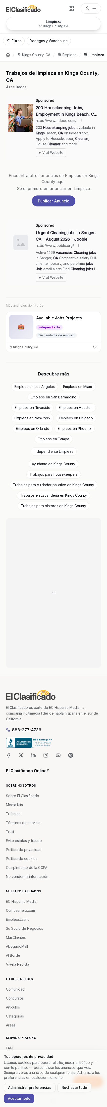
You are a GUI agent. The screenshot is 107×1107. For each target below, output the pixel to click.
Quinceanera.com (20, 910)
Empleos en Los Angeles (34, 386)
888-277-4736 (26, 729)
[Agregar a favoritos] (95, 347)
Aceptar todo (19, 1098)
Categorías (15, 1016)
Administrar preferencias (29, 1087)
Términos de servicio (23, 823)
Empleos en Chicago (76, 418)
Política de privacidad (24, 849)
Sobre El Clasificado (22, 796)
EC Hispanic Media (21, 901)
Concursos (15, 998)
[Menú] (91, 8)
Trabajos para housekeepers (54, 474)
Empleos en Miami (78, 386)
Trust (10, 832)
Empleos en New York (32, 418)
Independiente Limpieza (53, 451)
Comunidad (15, 989)
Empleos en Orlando (32, 428)
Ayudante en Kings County (53, 464)
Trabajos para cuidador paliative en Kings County (53, 485)
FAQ (9, 1048)
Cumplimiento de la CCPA (26, 867)
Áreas (10, 1025)
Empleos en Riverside (32, 407)
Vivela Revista (17, 964)
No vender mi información (27, 876)
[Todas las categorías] (71, 8)
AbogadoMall (17, 946)
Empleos (69, 55)
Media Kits (14, 805)
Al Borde (13, 955)
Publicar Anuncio (53, 200)
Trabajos (13, 814)
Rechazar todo (74, 1087)
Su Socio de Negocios (24, 928)
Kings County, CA (36, 55)
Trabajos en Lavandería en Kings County (53, 495)
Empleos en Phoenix (74, 428)
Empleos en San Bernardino (53, 397)
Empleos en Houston (76, 407)
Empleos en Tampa (53, 439)
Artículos (13, 1007)
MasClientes (16, 937)
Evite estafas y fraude (24, 840)
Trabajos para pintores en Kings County (53, 506)
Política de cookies (21, 858)
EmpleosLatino (18, 919)
